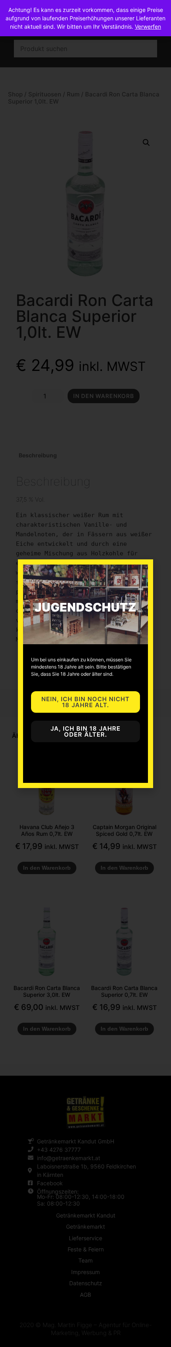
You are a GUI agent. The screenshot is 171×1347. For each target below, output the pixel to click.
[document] (85, 673)
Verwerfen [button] (148, 26)
